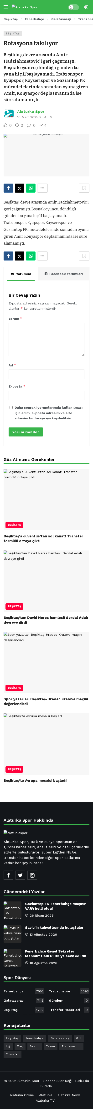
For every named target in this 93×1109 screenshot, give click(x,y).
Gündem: (68, 1000)
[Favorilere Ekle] (84, 188)
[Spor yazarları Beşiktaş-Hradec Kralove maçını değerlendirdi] (46, 662)
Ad (12, 365)
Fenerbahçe (23, 991)
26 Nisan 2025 (42, 915)
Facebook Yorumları (66, 274)
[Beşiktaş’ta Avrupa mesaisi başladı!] (46, 743)
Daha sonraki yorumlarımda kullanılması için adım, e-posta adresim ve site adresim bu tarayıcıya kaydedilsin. (49, 413)
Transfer (12, 1054)
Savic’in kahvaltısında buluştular (54, 927)
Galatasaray (23, 1000)
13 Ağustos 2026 (43, 934)
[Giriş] (85, 7)
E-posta (17, 386)
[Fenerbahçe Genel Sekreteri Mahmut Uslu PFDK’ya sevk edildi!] (12, 958)
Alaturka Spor (30, 111)
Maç (20, 1046)
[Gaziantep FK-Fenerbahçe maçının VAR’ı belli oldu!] (12, 910)
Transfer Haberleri (68, 1010)
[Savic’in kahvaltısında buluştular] (12, 934)
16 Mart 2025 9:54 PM (34, 117)
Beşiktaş (13, 33)
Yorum (15, 318)
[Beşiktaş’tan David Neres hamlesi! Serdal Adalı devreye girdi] (46, 580)
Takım (50, 1046)
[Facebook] (8, 875)
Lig (8, 1046)
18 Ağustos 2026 (43, 963)
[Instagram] (32, 875)
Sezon (34, 1046)
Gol (78, 1038)
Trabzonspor (69, 991)
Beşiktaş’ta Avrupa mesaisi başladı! (35, 780)
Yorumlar (23, 274)
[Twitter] (20, 875)
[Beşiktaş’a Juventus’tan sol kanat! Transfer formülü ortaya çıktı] (46, 499)
